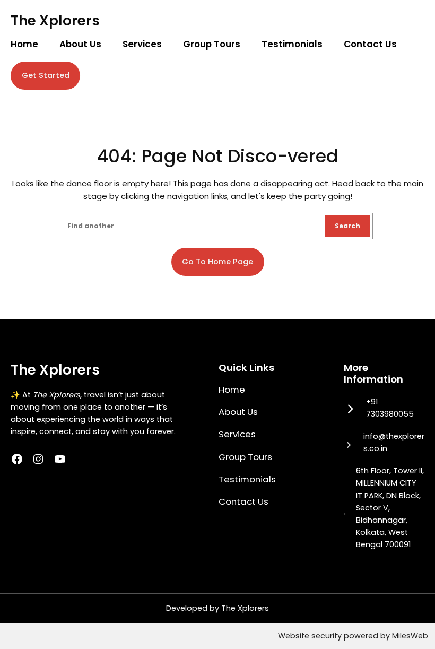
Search (347, 225)
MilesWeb (410, 635)
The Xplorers (55, 20)
